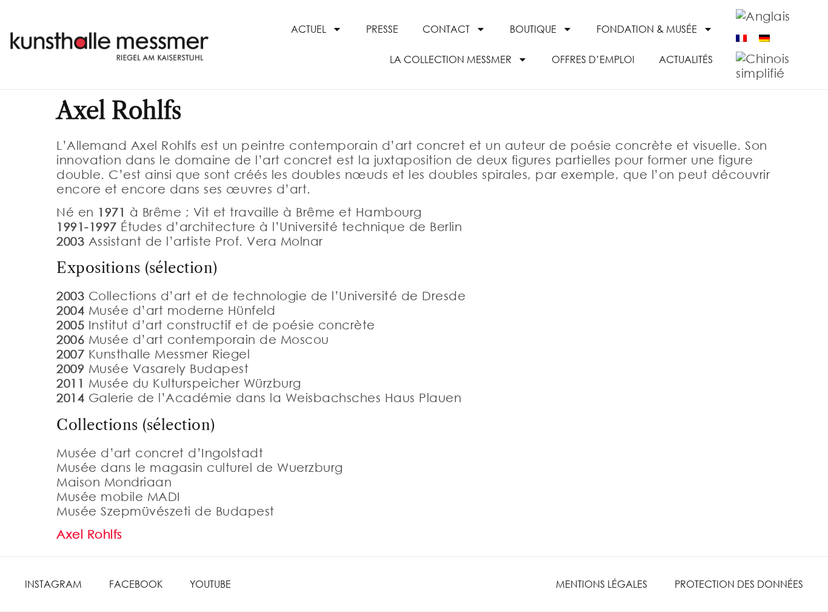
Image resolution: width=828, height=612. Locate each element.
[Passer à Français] (741, 38)
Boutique (533, 28)
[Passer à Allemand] (764, 38)
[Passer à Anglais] (763, 16)
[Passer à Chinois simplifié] (769, 66)
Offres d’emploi (593, 59)
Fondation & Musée (646, 28)
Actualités (686, 59)
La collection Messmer (451, 59)
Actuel (308, 28)
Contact (446, 28)
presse (382, 28)
